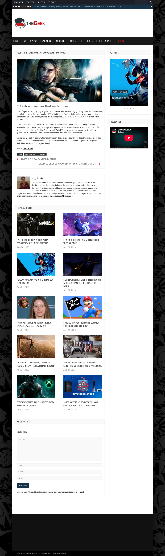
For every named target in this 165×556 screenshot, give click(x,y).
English (120, 40)
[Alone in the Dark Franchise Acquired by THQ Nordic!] (59, 80)
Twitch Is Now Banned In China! (39, 159)
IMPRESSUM (67, 196)
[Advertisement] (104, 22)
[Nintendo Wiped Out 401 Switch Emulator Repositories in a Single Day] (82, 307)
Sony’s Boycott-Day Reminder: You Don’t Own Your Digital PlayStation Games (80, 404)
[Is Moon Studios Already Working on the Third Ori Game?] (82, 224)
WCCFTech (28, 148)
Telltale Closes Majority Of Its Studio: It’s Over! (67, 164)
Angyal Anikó (37, 178)
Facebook (18, 2)
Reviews (33, 40)
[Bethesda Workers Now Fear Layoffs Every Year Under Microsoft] (36, 386)
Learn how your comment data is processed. (66, 492)
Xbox (72, 40)
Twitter (30, 2)
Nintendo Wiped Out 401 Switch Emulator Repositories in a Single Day (81, 324)
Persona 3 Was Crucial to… (122, 97)
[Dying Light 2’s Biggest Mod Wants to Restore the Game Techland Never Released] (36, 346)
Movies (108, 40)
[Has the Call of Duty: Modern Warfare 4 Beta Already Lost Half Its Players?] (36, 224)
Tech (89, 40)
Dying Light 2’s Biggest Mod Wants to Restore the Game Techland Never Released (35, 364)
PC (81, 40)
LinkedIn (41, 2)
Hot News (114, 52)
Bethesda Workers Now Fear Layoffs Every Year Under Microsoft (35, 404)
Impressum (44, 553)
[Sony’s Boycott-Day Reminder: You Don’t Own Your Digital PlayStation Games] (82, 386)
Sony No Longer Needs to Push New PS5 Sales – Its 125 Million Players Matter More (82, 364)
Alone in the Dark (30, 154)
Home (15, 40)
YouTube (52, 2)
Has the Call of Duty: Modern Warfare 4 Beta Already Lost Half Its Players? (34, 241)
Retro (99, 40)
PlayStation (45, 40)
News (24, 40)
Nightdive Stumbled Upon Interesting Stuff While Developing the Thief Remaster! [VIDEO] (82, 283)
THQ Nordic (41, 154)
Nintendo (60, 40)
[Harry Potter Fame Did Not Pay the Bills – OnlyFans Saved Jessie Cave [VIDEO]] (36, 307)
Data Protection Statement (57, 553)
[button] (124, 108)
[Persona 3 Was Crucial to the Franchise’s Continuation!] (36, 264)
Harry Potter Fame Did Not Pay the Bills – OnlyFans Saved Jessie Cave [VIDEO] (35, 324)
